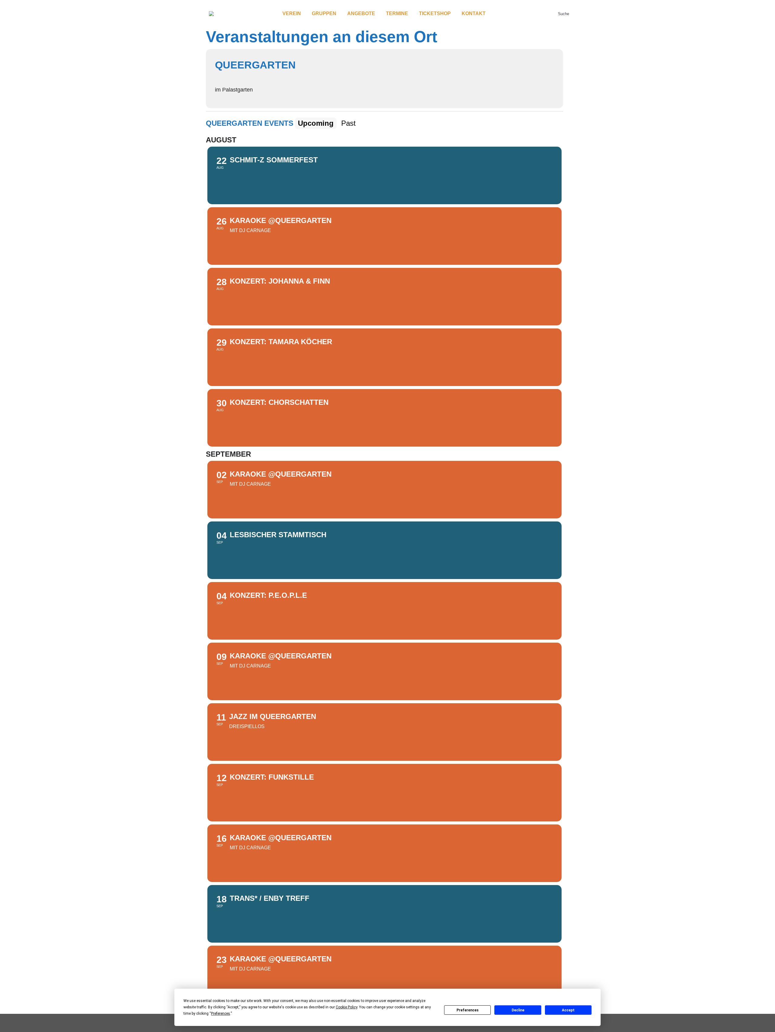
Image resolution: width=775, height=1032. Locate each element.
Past (348, 123)
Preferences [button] (220, 1013)
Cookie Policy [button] (346, 1007)
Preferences (468, 1010)
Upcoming (316, 123)
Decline (518, 1010)
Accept (568, 1010)
